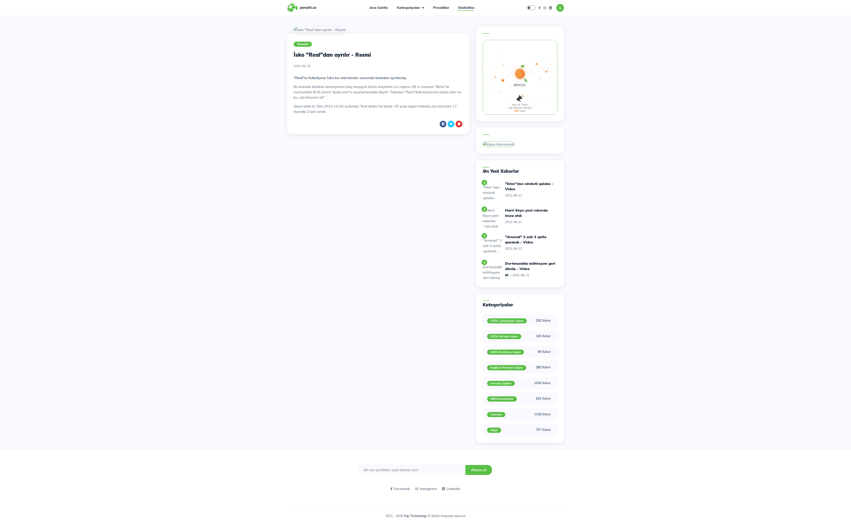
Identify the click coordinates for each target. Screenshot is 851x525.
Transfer (302, 44)
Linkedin (453, 488)
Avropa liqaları (500, 383)
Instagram (428, 488)
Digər (494, 430)
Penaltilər (441, 7)
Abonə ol (478, 470)
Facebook (402, 488)
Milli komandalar (501, 399)
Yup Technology (416, 516)
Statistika (466, 7)
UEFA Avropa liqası (504, 336)
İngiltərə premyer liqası (506, 367)
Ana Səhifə (378, 7)
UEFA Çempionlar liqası (506, 321)
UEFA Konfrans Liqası (505, 352)
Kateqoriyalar (409, 7)
